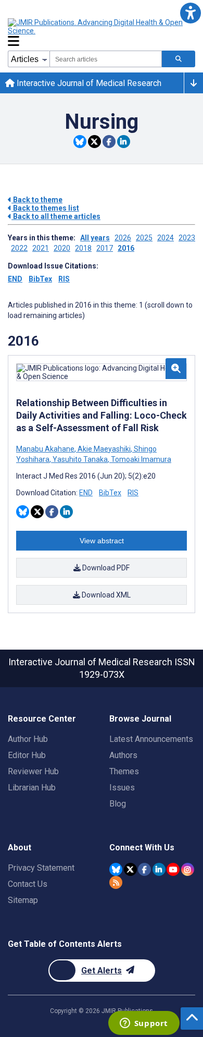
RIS (64, 279)
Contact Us (27, 884)
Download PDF (105, 568)
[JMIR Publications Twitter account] (130, 869)
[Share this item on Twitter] (94, 141)
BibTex (40, 279)
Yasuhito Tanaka (80, 459)
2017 (104, 248)
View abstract (102, 540)
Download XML (105, 595)
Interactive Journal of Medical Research (88, 83)
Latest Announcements (151, 739)
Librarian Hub (32, 787)
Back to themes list (45, 208)
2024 (165, 238)
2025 (144, 238)
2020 (62, 248)
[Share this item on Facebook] (109, 141)
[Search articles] (178, 59)
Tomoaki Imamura (140, 459)
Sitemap (23, 900)
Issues (122, 787)
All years (95, 238)
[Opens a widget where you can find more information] (144, 1024)
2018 (83, 248)
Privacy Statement (41, 868)
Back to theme (36, 200)
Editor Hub (27, 755)
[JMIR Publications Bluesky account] (115, 869)
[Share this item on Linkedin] (123, 141)
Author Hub (28, 739)
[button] (190, 13)
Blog (117, 804)
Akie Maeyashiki (104, 449)
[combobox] (105, 59)
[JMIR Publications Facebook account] (144, 869)
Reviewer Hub (33, 771)
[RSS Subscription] (115, 882)
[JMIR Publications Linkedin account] (159, 869)
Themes (124, 771)
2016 (126, 248)
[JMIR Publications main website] (96, 26)
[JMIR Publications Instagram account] (187, 869)
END (15, 279)
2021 (40, 248)
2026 (123, 238)
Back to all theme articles (55, 216)
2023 (187, 238)
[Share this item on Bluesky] (79, 141)
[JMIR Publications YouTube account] (173, 869)
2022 (19, 248)
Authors (123, 755)
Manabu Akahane (46, 449)
